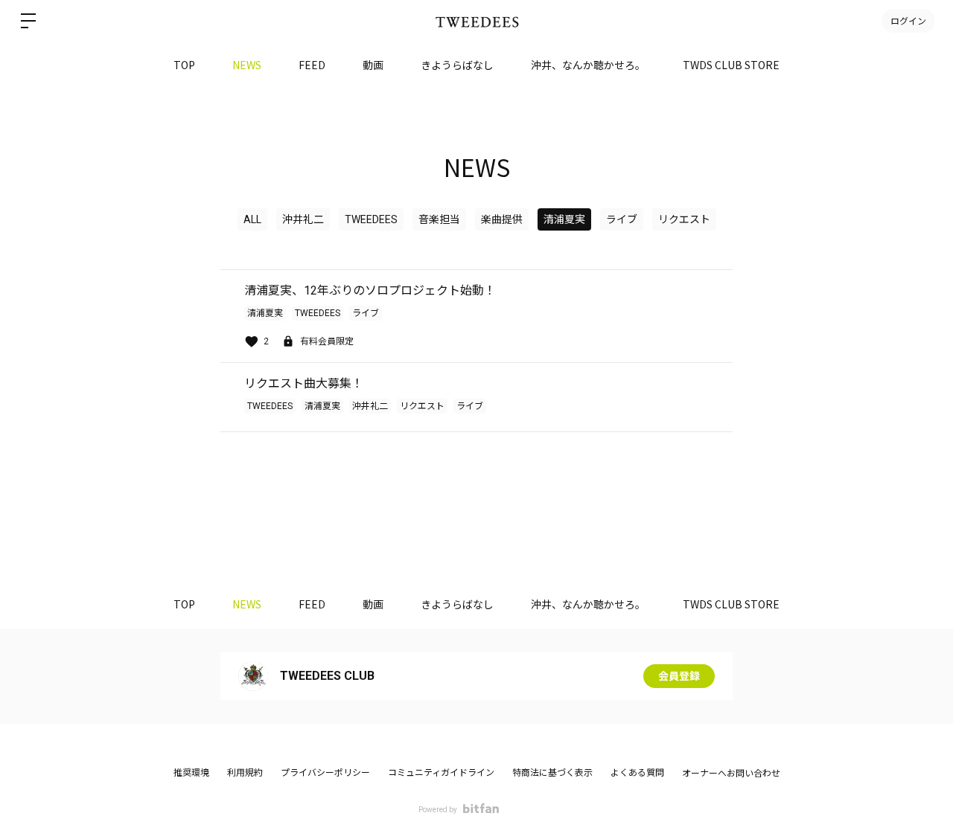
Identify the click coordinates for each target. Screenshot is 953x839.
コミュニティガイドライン (441, 773)
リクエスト (684, 219)
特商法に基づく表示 (552, 773)
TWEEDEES (371, 219)
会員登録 (679, 676)
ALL (252, 219)
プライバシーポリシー (325, 773)
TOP (184, 64)
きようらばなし (457, 64)
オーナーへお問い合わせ (731, 773)
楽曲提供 (502, 219)
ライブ (621, 219)
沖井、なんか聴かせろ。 (588, 64)
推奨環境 (191, 773)
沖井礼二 (303, 219)
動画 (373, 64)
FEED (312, 64)
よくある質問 (637, 773)
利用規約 (245, 773)
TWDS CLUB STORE (731, 64)
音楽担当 (439, 219)
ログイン (908, 20)
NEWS (246, 64)
